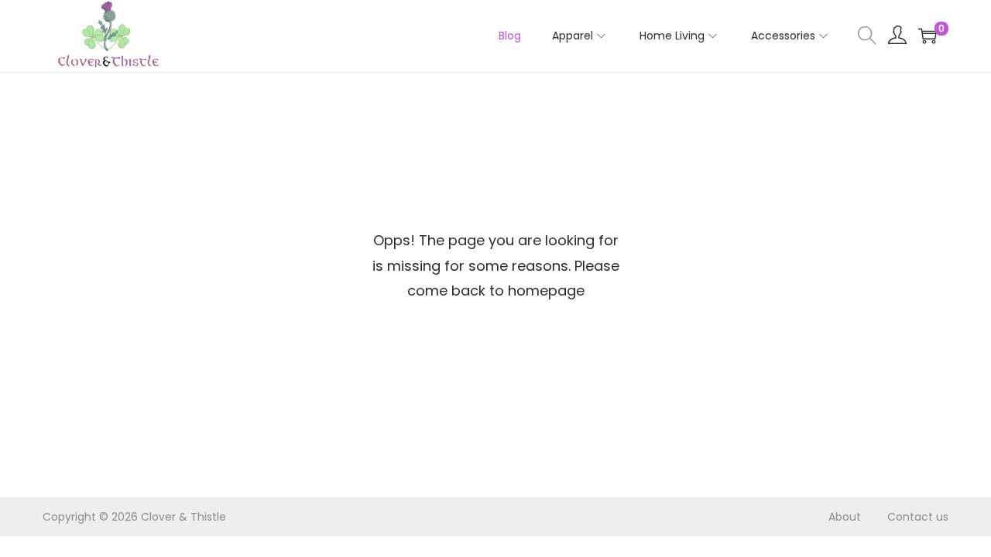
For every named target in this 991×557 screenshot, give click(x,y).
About (844, 517)
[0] (927, 35)
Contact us (917, 517)
